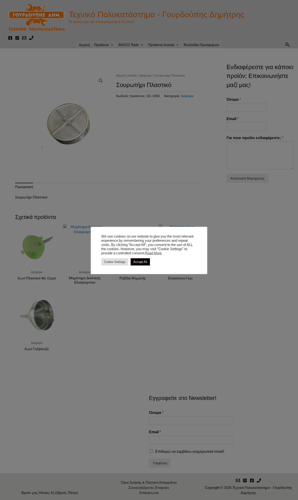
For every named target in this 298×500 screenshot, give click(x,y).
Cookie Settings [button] (114, 262)
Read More (153, 253)
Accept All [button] (140, 262)
